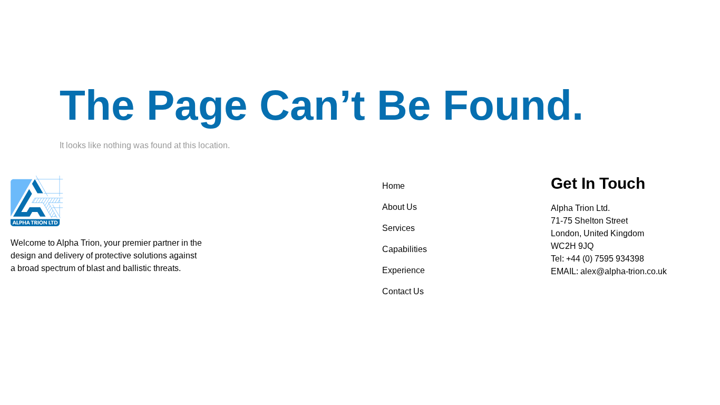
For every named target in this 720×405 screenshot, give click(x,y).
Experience (403, 270)
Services (398, 228)
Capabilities (404, 249)
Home (393, 185)
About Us (399, 206)
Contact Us (403, 291)
